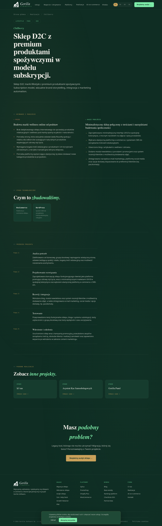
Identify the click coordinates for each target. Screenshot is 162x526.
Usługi (37, 5)
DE (125, 4)
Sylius (82, 487)
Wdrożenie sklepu (63, 490)
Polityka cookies (140, 521)
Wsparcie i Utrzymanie (52, 5)
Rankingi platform (110, 494)
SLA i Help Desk (62, 497)
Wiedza (105, 5)
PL (115, 4)
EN (120, 4)
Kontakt (130, 497)
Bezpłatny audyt (144, 5)
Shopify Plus (84, 494)
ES (129, 4)
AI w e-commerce (93, 5)
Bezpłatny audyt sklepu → (81, 458)
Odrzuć (53, 520)
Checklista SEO (109, 497)
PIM (58, 504)
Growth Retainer (63, 501)
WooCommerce (85, 497)
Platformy (68, 5)
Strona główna (20, 14)
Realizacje (80, 5)
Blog (105, 487)
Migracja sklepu (62, 487)
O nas (130, 487)
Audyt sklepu (61, 494)
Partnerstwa (108, 501)
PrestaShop (84, 490)
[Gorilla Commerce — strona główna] (22, 4)
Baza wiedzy (108, 490)
